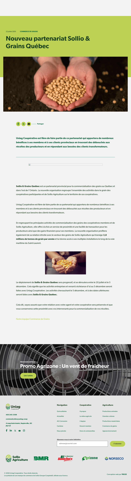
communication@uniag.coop (16, 419)
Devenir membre (85, 426)
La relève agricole (86, 416)
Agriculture (107, 405)
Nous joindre (61, 431)
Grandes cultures (108, 416)
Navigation (62, 405)
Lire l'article (28, 376)
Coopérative (85, 405)
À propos (83, 411)
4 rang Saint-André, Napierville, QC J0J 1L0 (19, 425)
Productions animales (110, 411)
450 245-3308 (11, 415)
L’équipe (83, 421)
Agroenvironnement (109, 431)
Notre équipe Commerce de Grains (33, 319)
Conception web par (117, 474)
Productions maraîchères (111, 421)
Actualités (60, 416)
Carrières (60, 426)
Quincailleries (62, 411)
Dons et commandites (87, 431)
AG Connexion (62, 421)
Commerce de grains (29, 31)
